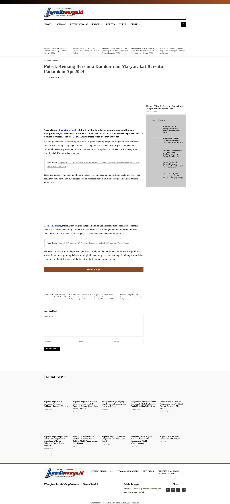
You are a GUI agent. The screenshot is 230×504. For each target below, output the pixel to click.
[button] (183, 24)
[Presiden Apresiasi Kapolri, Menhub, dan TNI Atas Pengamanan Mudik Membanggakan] (144, 425)
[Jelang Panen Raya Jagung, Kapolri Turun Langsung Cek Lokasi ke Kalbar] (115, 390)
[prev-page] (45, 454)
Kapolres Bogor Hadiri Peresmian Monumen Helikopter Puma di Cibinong (56, 404)
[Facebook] (64, 119)
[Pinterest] (76, 119)
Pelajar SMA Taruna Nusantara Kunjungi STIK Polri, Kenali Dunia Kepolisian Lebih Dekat (144, 404)
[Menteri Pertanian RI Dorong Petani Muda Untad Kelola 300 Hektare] (86, 37)
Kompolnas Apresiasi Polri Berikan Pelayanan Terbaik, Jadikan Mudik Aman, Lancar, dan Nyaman (85, 440)
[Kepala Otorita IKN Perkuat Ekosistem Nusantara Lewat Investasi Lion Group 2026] (144, 37)
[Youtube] (184, 490)
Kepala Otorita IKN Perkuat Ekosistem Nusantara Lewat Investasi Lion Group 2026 (142, 50)
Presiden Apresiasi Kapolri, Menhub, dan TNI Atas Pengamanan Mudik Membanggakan (142, 440)
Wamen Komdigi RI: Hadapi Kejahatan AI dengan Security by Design (172, 50)
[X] (70, 119)
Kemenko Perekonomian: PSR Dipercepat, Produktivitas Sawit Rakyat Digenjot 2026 (115, 50)
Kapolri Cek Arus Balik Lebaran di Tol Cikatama (170, 438)
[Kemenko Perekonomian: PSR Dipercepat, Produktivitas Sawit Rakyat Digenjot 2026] (115, 37)
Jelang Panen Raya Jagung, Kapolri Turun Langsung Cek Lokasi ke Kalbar (114, 404)
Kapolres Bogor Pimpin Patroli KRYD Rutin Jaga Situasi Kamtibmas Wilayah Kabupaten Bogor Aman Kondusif (56, 441)
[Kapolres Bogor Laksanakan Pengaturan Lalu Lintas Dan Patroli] (115, 425)
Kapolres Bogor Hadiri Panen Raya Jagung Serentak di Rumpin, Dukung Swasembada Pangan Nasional (85, 405)
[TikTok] (173, 490)
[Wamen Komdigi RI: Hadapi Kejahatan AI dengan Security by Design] (173, 37)
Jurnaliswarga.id (67, 130)
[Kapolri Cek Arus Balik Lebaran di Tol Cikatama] (173, 425)
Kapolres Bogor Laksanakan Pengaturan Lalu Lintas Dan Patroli (113, 439)
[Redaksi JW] (46, 77)
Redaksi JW (55, 77)
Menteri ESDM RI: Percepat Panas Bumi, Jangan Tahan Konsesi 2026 (55, 50)
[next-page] (50, 454)
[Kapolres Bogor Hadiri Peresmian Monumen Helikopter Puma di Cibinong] (57, 390)
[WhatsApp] (82, 119)
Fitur (159, 122)
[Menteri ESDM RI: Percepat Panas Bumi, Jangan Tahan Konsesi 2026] (57, 37)
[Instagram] (168, 490)
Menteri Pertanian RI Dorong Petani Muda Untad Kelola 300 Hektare (86, 50)
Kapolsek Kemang (52, 226)
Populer (167, 122)
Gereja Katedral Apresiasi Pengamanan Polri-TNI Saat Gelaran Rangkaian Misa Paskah (171, 405)
